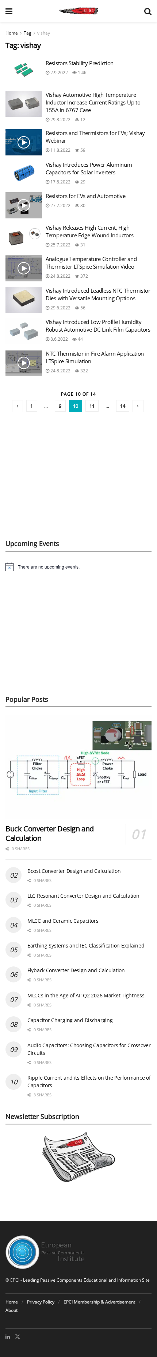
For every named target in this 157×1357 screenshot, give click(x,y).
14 (122, 406)
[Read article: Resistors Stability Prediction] (23, 72)
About (11, 1310)
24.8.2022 (59, 276)
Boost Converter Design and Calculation (73, 870)
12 (82, 119)
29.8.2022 (59, 119)
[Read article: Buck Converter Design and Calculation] (78, 767)
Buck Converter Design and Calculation (49, 833)
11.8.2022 (59, 150)
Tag (27, 33)
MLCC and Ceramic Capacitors (62, 920)
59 (82, 150)
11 (92, 406)
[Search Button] (148, 11)
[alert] (78, 566)
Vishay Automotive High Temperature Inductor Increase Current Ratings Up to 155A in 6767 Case (93, 102)
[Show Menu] (8, 11)
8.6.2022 (58, 339)
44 (80, 339)
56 (82, 308)
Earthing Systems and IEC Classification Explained (85, 945)
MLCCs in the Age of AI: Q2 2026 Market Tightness (86, 995)
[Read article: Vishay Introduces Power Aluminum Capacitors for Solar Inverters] (23, 174)
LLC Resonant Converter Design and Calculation (83, 895)
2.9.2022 (58, 73)
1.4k (82, 73)
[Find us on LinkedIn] (7, 1337)
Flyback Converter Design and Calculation (76, 970)
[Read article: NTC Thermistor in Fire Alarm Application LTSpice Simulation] (23, 363)
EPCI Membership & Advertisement (99, 1302)
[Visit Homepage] (78, 11)
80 (82, 205)
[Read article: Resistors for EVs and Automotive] (23, 205)
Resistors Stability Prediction (80, 63)
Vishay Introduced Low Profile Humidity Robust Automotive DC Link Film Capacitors (98, 325)
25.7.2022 (59, 245)
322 (83, 371)
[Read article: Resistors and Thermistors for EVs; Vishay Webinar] (23, 142)
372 (83, 276)
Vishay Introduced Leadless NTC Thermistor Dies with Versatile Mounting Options (98, 294)
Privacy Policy (40, 1302)
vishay (43, 33)
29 (82, 182)
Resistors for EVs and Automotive (85, 195)
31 (82, 245)
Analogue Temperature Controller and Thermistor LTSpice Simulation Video (91, 262)
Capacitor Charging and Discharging (69, 1020)
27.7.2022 (59, 205)
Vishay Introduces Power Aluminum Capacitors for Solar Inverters (89, 168)
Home (11, 33)
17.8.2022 (59, 182)
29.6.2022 (59, 308)
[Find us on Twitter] (17, 1337)
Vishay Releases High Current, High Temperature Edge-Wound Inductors (89, 231)
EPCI (14, 1280)
